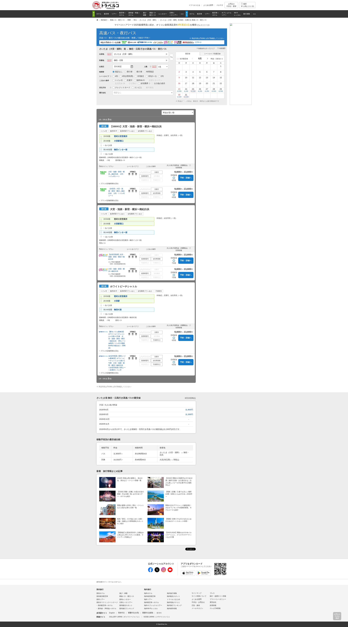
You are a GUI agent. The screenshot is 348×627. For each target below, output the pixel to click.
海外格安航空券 (150, 596)
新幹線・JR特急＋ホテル (107, 608)
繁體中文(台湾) (133, 613)
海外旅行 (147, 589)
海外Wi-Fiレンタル (151, 608)
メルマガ (219, 5)
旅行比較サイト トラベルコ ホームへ (109, 582)
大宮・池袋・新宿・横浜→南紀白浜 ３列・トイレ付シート (116, 174)
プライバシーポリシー (218, 599)
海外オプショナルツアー (153, 605)
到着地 (101, 60)
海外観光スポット (173, 596)
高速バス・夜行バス (117, 33)
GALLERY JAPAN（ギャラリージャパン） (124, 617)
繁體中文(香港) (147, 613)
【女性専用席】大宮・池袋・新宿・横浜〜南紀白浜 (116, 257)
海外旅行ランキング (174, 605)
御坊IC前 (118, 309)
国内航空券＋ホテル (105, 605)
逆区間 (171, 57)
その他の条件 (159, 83)
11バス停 (109, 154)
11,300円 (189, 414)
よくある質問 (208, 5)
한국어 (159, 613)
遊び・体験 (123, 593)
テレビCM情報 (215, 608)
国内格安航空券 (102, 596)
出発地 (101, 54)
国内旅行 (100, 589)
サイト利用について (199, 596)
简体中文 (121, 613)
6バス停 (108, 145)
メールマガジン (197, 608)
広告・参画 (196, 605)
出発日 (101, 67)
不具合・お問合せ (198, 602)
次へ (207, 58)
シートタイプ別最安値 (212, 54)
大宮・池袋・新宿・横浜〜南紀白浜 (116, 270)
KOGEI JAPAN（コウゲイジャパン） (157, 617)
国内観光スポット (125, 605)
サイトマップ (196, 593)
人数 (145, 67)
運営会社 (213, 602)
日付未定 (118, 66)
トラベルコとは (194, 5)
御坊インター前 (120, 149)
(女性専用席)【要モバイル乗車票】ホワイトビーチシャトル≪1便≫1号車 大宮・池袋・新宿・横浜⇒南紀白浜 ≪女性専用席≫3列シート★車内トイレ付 (117, 363)
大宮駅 (117, 301)
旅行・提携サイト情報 (218, 596)
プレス (212, 593)
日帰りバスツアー (125, 602)
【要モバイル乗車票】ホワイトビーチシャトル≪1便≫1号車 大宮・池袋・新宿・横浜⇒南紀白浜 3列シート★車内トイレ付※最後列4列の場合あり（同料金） (117, 340)
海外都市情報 (172, 608)
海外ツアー (148, 599)
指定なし (117, 92)
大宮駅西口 (119, 141)
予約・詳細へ (186, 178)
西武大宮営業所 (120, 136)
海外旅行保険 (172, 593)
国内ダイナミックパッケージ (107, 602)
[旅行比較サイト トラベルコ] (97, 20)
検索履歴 (222, 48)
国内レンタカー (125, 599)
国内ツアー (101, 599)
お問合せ (231, 5)
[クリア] (167, 54)
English (112, 613)
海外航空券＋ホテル (151, 602)
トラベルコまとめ (173, 599)
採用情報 (213, 605)
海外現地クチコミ (173, 602)
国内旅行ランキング (126, 608)
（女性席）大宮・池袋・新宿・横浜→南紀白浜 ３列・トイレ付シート (116, 192)
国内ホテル (101, 593)
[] (203, 25)
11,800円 (189, 410)
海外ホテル (148, 593)
